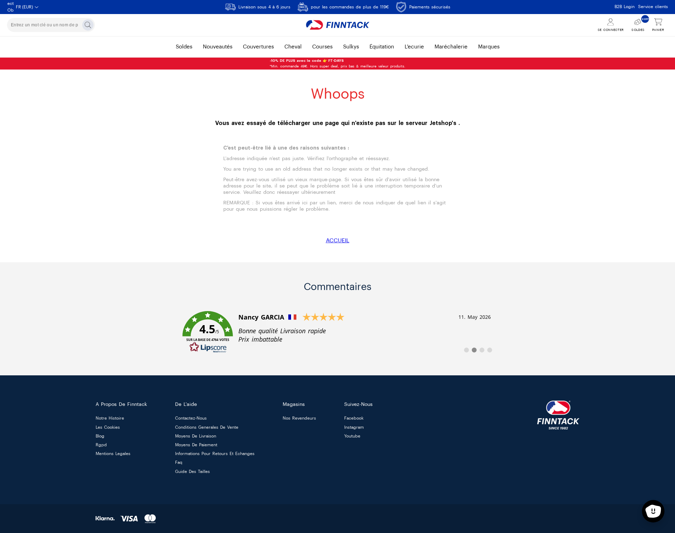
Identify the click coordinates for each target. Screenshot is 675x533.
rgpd (101, 445)
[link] (337, 332)
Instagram (354, 427)
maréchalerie (451, 47)
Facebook (354, 418)
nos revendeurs (299, 418)
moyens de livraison (195, 436)
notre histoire (110, 418)
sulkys (351, 47)
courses (322, 47)
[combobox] (51, 25)
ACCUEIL (337, 240)
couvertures (258, 47)
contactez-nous (191, 418)
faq (178, 463)
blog (100, 436)
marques (489, 47)
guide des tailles (192, 471)
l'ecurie (414, 47)
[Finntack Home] (337, 24)
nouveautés (217, 47)
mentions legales (113, 454)
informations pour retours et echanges (215, 454)
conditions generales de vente (206, 427)
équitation (381, 47)
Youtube (352, 436)
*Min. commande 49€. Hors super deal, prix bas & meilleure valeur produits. (337, 63)
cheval (293, 47)
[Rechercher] (88, 25)
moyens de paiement (196, 445)
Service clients (653, 7)
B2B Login (625, 7)
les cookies (108, 427)
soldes (184, 47)
